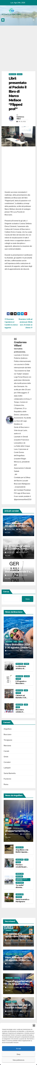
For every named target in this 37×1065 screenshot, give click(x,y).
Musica (15, 930)
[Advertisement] (18, 51)
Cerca (6, 591)
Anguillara (7, 729)
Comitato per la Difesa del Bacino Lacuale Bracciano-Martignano (22, 481)
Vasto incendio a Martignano (22, 900)
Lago (15, 641)
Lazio (17, 707)
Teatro (26, 663)
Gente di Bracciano (21, 427)
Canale (6, 751)
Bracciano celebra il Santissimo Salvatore (20, 713)
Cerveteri (7, 762)
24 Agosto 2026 (13, 650)
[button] (34, 1025)
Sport (20, 641)
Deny (18, 1054)
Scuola (19, 74)
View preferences (18, 1060)
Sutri (14, 1001)
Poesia (18, 862)
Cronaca (17, 825)
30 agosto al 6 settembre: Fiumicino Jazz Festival (18, 936)
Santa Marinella (10, 773)
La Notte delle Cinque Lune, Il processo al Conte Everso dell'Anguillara (22, 450)
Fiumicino (7, 779)
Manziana (7, 745)
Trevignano (8, 740)
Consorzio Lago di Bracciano (21, 879)
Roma (6, 784)
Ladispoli (7, 768)
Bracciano (12, 74)
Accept (18, 1048)
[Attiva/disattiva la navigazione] (33, 20)
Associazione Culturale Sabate (22, 469)
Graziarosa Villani (20, 118)
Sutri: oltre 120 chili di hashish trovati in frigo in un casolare (17, 1007)
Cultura (26, 676)
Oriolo (6, 757)
